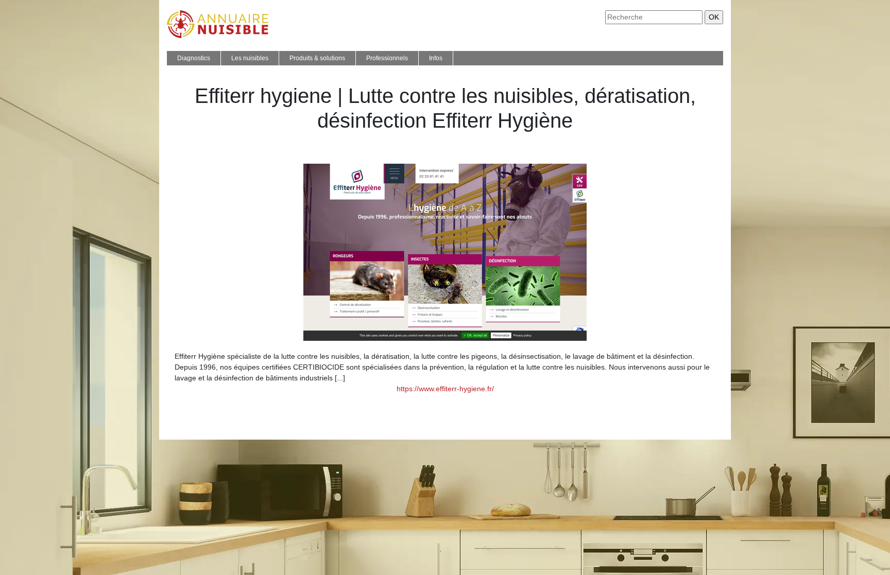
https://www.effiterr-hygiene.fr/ (445, 389)
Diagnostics (193, 58)
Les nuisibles (249, 58)
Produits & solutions (317, 58)
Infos (435, 58)
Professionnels (387, 58)
